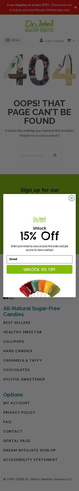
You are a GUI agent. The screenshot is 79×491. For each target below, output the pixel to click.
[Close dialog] (72, 198)
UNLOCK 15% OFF (39, 269)
